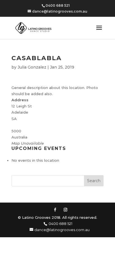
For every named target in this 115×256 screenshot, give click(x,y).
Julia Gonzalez (32, 67)
